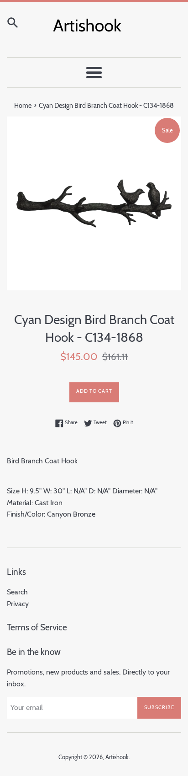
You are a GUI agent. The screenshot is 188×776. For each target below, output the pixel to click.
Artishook (117, 757)
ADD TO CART (94, 391)
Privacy (18, 603)
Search (17, 592)
